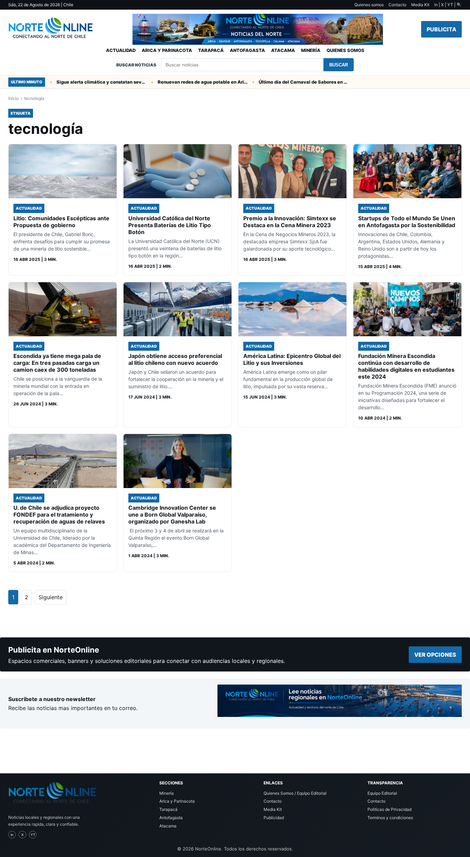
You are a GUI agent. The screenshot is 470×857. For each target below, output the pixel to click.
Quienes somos (369, 4)
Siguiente (51, 597)
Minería (310, 50)
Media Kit (420, 4)
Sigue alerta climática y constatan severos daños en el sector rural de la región (89, 82)
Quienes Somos (345, 50)
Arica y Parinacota (167, 50)
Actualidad (121, 50)
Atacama (283, 50)
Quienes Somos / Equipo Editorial (295, 793)
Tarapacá (211, 50)
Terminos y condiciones (390, 817)
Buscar (338, 64)
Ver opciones (435, 654)
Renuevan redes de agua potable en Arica (190, 82)
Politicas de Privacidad (389, 809)
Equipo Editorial (382, 793)
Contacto (397, 4)
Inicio (13, 98)
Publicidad (274, 817)
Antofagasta (247, 50)
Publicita (441, 29)
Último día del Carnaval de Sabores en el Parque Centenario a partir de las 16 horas (291, 82)
